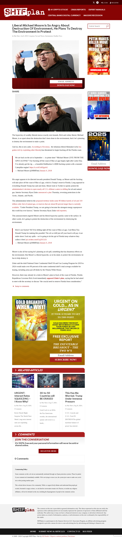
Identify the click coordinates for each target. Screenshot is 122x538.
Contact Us (73, 531)
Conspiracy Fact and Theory (36, 36)
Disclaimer (71, 536)
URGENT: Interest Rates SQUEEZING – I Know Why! (22, 397)
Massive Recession (93, 15)
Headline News (57, 36)
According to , (41, 147)
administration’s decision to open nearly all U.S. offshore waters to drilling (40, 189)
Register (115, 2)
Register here (48, 451)
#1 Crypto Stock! (59, 10)
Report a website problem (59, 536)
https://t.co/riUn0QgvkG (39, 167)
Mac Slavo (17, 36)
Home (33, 531)
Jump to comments (22, 286)
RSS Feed (87, 531)
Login (105, 2)
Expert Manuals (97, 10)
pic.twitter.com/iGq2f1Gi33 (36, 240)
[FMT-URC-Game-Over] (99, 119)
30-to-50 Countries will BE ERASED (47, 395)
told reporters (61, 211)
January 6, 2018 (46, 171)
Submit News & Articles (52, 531)
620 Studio (45, 536)
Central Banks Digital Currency (64, 15)
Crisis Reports (78, 10)
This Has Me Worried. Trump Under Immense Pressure (73, 397)
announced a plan (45, 192)
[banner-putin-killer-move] (99, 74)
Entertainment (49, 36)
